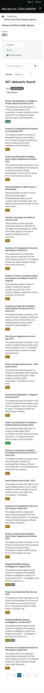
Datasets (10, 44)
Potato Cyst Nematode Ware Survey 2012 (21, 593)
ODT (12, 585)
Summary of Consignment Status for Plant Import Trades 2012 (21, 249)
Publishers (12, 16)
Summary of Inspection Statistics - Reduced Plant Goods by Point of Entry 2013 (20, 308)
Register (38, 2)
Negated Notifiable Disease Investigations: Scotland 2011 (18, 620)
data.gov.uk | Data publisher (19, 8)
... (31, 675)
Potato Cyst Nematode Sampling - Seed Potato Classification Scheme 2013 (21, 159)
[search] (35, 66)
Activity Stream (15, 55)
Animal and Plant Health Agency (20, 19)
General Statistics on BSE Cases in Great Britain (20, 188)
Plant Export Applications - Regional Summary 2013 (21, 395)
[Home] (3, 16)
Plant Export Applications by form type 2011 (20, 337)
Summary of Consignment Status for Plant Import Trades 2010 (21, 507)
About (9, 50)
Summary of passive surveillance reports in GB (20, 218)
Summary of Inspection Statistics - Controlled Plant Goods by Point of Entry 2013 (20, 453)
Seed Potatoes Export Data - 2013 (20, 480)
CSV (7, 149)
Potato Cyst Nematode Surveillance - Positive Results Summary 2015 (21, 102)
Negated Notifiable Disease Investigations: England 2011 (18, 565)
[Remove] (22, 89)
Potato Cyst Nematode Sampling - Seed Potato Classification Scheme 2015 (21, 536)
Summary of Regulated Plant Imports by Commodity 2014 (21, 129)
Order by (8, 74)
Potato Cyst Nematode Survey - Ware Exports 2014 (21, 365)
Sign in (30, 2)
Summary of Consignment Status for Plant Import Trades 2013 (21, 648)
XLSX (8, 121)
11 (36, 675)
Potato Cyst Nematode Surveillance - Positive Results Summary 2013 (21, 423)
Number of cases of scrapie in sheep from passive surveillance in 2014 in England (21, 278)
